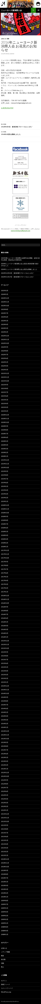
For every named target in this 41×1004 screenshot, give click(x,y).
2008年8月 (4, 927)
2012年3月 (4, 802)
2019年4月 (4, 490)
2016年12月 (5, 595)
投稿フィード (5, 984)
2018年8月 (4, 520)
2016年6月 (4, 618)
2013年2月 (4, 765)
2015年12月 (5, 641)
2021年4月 (4, 403)
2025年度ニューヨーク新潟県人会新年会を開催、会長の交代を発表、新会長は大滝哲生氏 (20, 259)
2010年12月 (5, 859)
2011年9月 (4, 825)
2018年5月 (4, 531)
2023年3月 (4, 328)
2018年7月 (4, 524)
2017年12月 (5, 550)
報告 (2, 956)
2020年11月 (5, 418)
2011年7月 (4, 833)
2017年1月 (4, 592)
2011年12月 (5, 814)
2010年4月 (4, 885)
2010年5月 (4, 882)
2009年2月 (4, 919)
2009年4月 (4, 912)
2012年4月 (4, 799)
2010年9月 (4, 870)
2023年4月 (4, 324)
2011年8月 (4, 829)
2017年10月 (5, 558)
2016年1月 (4, 637)
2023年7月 (4, 313)
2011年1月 (4, 855)
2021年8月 (4, 388)
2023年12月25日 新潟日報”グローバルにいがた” (17, 273)
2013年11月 (5, 735)
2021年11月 (5, 377)
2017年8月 (4, 565)
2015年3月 (4, 674)
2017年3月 (4, 584)
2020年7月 (4, 433)
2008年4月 (4, 931)
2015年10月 (5, 648)
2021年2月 (4, 411)
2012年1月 (4, 810)
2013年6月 (4, 754)
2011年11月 (5, 818)
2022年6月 (4, 358)
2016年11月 (5, 599)
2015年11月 (5, 644)
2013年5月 (4, 757)
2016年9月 (4, 607)
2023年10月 (5, 305)
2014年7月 (4, 705)
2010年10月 (5, 867)
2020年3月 (4, 449)
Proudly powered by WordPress (10, 1001)
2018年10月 (5, 513)
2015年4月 (4, 671)
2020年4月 (4, 445)
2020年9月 (4, 426)
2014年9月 (4, 697)
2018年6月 (4, 528)
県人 (2, 967)
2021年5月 (4, 400)
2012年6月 (4, 791)
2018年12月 (5, 505)
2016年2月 (4, 633)
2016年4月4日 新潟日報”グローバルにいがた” (16, 125)
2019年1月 (4, 501)
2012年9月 (4, 780)
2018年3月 (4, 539)
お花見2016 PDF (7, 108)
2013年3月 (4, 761)
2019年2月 (4, 497)
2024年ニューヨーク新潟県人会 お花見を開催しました (19, 269)
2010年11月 (5, 863)
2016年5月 (4, 622)
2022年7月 (4, 354)
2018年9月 (4, 516)
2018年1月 (4, 546)
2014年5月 (4, 712)
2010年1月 (4, 897)
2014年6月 (4, 708)
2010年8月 (4, 874)
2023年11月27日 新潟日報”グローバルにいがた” (17, 277)
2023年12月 (5, 298)
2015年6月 (4, 663)
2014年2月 (4, 723)
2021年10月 (5, 381)
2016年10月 (5, 603)
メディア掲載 (5, 952)
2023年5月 (4, 321)
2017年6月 (4, 573)
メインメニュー (38, 10)
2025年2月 (4, 290)
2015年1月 (4, 682)
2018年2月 (4, 543)
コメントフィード (7, 988)
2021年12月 (5, 373)
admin (12, 53)
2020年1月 (4, 456)
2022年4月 (4, 366)
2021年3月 (4, 407)
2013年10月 (5, 738)
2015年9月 (4, 652)
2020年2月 (4, 452)
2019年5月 (4, 486)
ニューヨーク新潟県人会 (11, 10)
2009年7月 (4, 904)
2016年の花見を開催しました (11, 133)
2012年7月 (4, 787)
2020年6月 (4, 437)
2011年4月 (4, 844)
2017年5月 (4, 577)
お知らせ (3, 38)
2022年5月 (4, 362)
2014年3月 (4, 720)
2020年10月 (5, 422)
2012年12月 (5, 772)
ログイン (4, 981)
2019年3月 (4, 494)
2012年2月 (4, 806)
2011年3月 (4, 848)
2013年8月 (4, 746)
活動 (8, 38)
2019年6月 (4, 482)
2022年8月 (4, 351)
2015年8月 (4, 656)
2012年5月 (4, 795)
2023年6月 (4, 317)
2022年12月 (5, 336)
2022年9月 (4, 347)
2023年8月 (4, 309)
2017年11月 (5, 554)
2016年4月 (4, 626)
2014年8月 (4, 701)
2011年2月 (4, 851)
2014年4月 (4, 716)
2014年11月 (5, 690)
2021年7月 (4, 392)
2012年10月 (5, 776)
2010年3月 (4, 889)
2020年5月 (4, 441)
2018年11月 (5, 509)
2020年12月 (5, 415)
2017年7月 (4, 569)
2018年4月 (4, 535)
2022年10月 (5, 343)
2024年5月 (4, 294)
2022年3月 (4, 369)
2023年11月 (5, 302)
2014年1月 (4, 727)
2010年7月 (4, 878)
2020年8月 (4, 430)
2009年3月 (4, 915)
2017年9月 (4, 562)
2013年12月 (5, 731)
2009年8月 (4, 900)
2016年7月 (4, 614)
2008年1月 (4, 934)
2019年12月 (5, 460)
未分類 (3, 959)
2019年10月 (5, 467)
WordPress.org (6, 992)
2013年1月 (4, 769)
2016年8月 (4, 610)
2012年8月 (4, 784)
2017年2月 (4, 588)
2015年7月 (4, 659)
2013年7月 (4, 750)
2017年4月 (4, 580)
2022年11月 (5, 339)
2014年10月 (5, 693)
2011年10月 (5, 821)
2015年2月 (4, 678)
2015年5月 (4, 667)
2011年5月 (4, 840)
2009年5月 (4, 908)
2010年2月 (4, 893)
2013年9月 (4, 742)
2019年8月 (4, 475)
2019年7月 (4, 479)
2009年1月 (4, 923)
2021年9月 (4, 385)
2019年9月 (4, 471)
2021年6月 (4, 396)
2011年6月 (4, 836)
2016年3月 (4, 629)
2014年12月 (5, 686)
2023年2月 (4, 332)
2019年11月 (5, 464)
